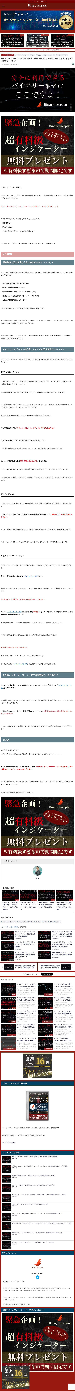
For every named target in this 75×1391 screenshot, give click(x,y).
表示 (10, 254)
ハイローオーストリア (30, 576)
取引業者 (11, 55)
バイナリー (4, 55)
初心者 (39, 55)
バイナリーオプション (21, 55)
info (37, 878)
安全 (59, 55)
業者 (45, 55)
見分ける (65, 55)
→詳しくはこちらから (8, 1142)
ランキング (52, 55)
